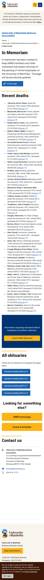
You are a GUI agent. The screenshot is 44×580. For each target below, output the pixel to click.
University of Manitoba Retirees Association (20, 43)
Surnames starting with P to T (16, 386)
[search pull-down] (35, 5)
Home (4, 40)
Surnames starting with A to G (16, 372)
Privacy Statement (30, 572)
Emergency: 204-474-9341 (12, 560)
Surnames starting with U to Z (16, 393)
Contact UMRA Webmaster (22, 338)
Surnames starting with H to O (16, 379)
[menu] (40, 5)
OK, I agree (7, 576)
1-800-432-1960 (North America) (14, 558)
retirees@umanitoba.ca (15, 469)
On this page (12, 84)
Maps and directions (12, 551)
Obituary (21, 109)
